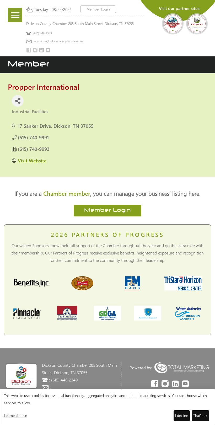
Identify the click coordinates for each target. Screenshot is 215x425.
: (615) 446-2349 (42, 33)
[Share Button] (18, 101)
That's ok (200, 415)
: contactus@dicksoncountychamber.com (58, 41)
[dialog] (107, 407)
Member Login (98, 9)
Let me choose (15, 415)
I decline (181, 415)
